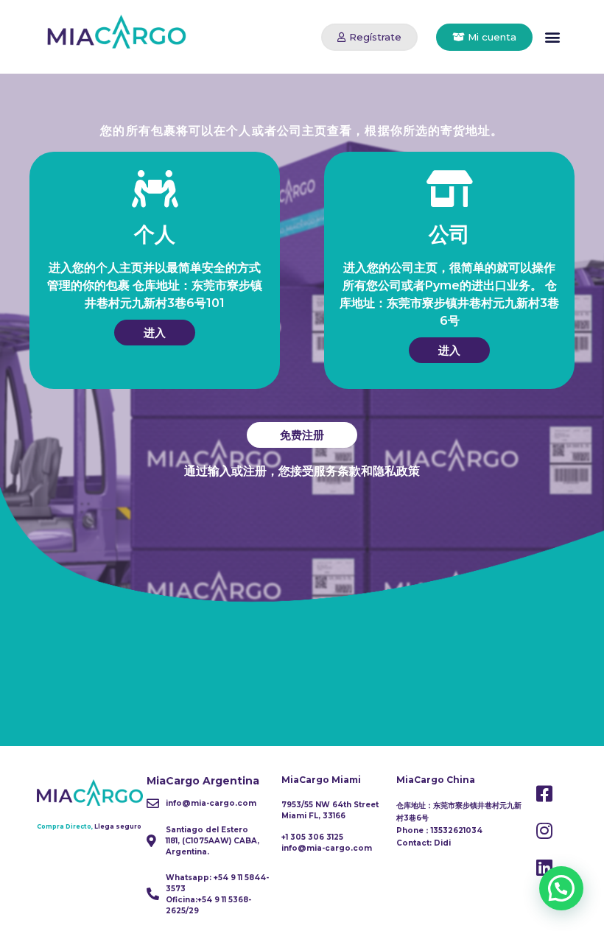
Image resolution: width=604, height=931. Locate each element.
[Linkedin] (544, 867)
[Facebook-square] (544, 794)
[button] (369, 37)
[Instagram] (544, 830)
